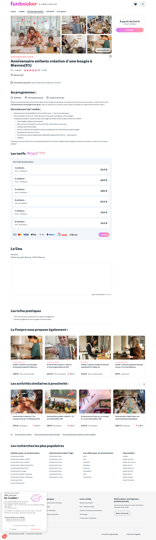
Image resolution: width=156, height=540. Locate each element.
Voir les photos (103, 50)
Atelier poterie (128, 459)
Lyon (84, 459)
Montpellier (87, 471)
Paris (85, 456)
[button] (135, 4)
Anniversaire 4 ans (55, 459)
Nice (84, 474)
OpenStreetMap (101, 294)
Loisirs (13, 11)
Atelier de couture (129, 462)
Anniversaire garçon (18, 483)
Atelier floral (127, 465)
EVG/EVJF (50, 11)
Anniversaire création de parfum (22, 465)
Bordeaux (86, 465)
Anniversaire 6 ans (55, 465)
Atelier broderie (128, 480)
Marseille (86, 462)
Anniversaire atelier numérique (21, 474)
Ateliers (125, 456)
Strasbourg (87, 477)
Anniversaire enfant (35, 11)
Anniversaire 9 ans (55, 474)
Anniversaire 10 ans (56, 477)
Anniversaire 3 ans (55, 456)
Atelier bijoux (127, 474)
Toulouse (86, 468)
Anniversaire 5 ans (55, 462)
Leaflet (93, 294)
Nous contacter (122, 513)
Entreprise (61, 11)
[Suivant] (144, 384)
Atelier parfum (128, 471)
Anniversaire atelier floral (19, 468)
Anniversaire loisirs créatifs (22, 57)
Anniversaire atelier (17, 456)
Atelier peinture (128, 468)
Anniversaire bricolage (18, 471)
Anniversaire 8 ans (55, 471)
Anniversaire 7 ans (55, 468)
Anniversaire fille (16, 480)
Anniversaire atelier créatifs (20, 459)
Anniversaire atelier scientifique (22, 477)
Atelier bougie (128, 477)
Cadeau (22, 11)
